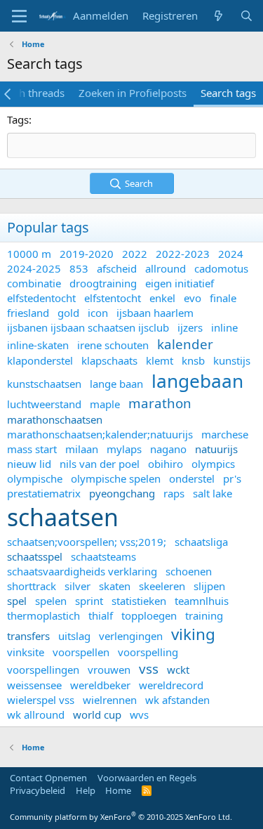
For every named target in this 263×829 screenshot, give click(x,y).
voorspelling (148, 652)
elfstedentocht (41, 298)
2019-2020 (87, 254)
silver (77, 586)
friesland (28, 313)
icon (98, 313)
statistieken (139, 601)
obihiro (165, 464)
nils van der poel (100, 464)
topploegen (149, 615)
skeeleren (162, 586)
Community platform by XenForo (121, 816)
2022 (134, 254)
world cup (97, 714)
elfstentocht (112, 298)
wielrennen (110, 700)
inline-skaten (38, 345)
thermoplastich (43, 615)
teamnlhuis (202, 601)
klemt (159, 360)
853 (78, 268)
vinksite (25, 652)
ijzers (190, 327)
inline (224, 327)
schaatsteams (103, 556)
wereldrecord (171, 685)
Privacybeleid (37, 790)
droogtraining (103, 283)
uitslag (74, 636)
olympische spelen (116, 478)
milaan (81, 449)
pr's (232, 478)
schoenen (189, 571)
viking (193, 634)
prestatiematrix (44, 493)
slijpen (209, 586)
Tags (18, 119)
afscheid (117, 268)
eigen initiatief (179, 283)
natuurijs (216, 449)
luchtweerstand (44, 404)
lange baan (116, 384)
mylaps (124, 449)
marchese (224, 434)
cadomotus (221, 268)
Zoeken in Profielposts (133, 93)
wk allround (36, 714)
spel (17, 601)
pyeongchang (122, 493)
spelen (51, 601)
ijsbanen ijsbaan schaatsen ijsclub (88, 327)
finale (223, 298)
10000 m (29, 254)
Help (85, 790)
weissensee (34, 685)
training (204, 615)
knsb (193, 360)
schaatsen (63, 517)
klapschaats (109, 360)
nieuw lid (29, 464)
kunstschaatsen (44, 384)
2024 (230, 254)
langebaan (197, 380)
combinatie (34, 283)
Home (118, 790)
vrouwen (109, 669)
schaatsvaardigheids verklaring (82, 571)
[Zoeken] (246, 16)
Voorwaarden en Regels (146, 777)
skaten (114, 586)
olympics (213, 464)
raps (173, 493)
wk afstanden (177, 700)
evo (192, 298)
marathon (159, 403)
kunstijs (231, 360)
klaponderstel (40, 360)
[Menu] (19, 16)
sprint (89, 601)
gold (68, 313)
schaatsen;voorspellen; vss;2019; (86, 542)
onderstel (192, 478)
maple (105, 404)
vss (149, 668)
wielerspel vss (40, 700)
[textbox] (131, 145)
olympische (34, 478)
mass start (32, 449)
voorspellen (81, 652)
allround (165, 268)
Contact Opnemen (48, 777)
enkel (162, 298)
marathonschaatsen (54, 419)
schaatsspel (34, 556)
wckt (178, 669)
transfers (28, 636)
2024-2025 (34, 268)
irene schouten (113, 345)
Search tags (228, 93)
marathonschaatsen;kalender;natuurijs (100, 434)
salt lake (212, 493)
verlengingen (131, 636)
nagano (168, 449)
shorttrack (31, 586)
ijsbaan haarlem (155, 313)
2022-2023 (183, 254)
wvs (139, 714)
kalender (185, 344)
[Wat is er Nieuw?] (218, 16)
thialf (100, 615)
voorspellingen (43, 669)
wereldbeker (100, 685)
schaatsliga (201, 542)
